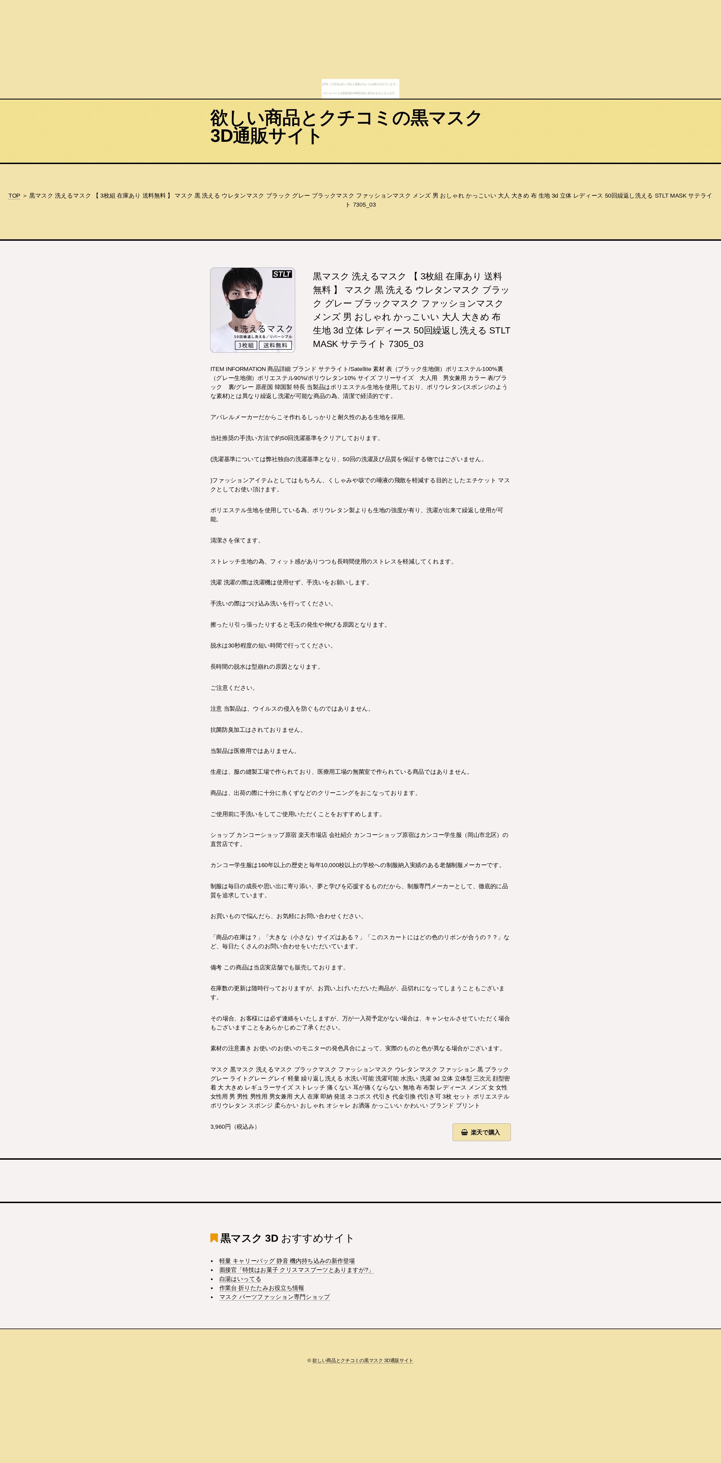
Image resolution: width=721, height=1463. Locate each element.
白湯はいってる (240, 1279)
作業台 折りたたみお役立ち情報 (261, 1288)
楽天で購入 (485, 1132)
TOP (14, 195)
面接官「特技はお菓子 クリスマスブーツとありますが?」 (296, 1270)
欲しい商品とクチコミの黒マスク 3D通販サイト (347, 126)
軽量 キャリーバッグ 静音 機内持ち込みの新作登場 (287, 1261)
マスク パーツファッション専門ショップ (274, 1297)
